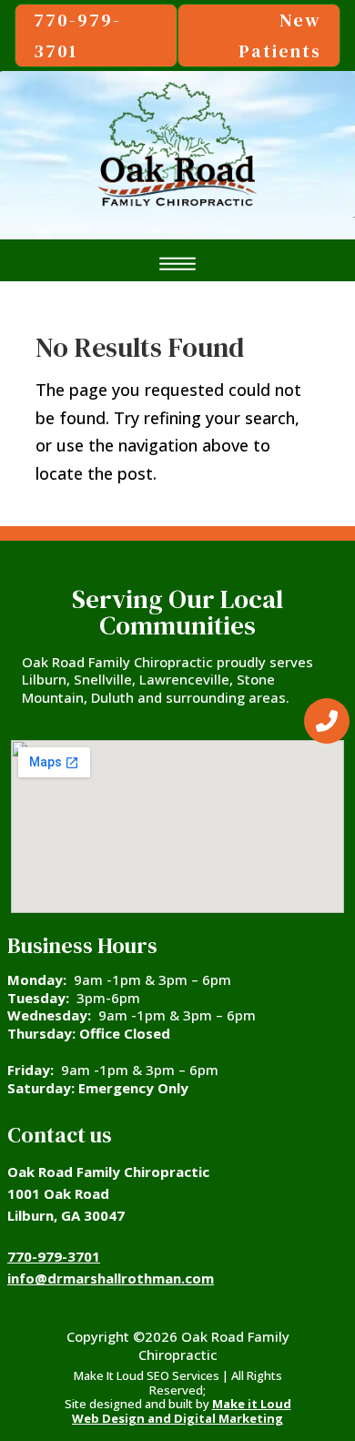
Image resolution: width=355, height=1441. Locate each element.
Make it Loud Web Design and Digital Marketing (181, 1410)
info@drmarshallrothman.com (110, 1278)
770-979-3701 (53, 1256)
